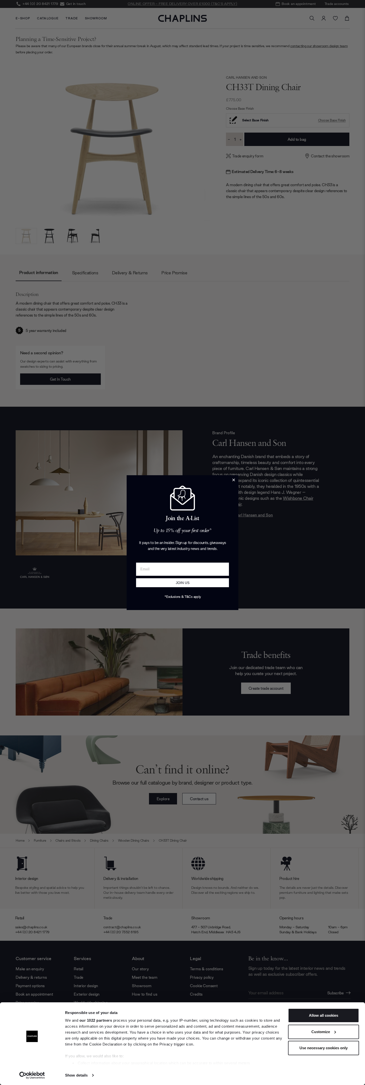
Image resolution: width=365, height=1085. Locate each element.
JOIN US (182, 583)
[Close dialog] (233, 480)
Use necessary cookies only (323, 1048)
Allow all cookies (323, 1015)
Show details (76, 1075)
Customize (320, 1032)
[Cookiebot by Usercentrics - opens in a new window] (32, 1075)
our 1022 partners (95, 1020)
